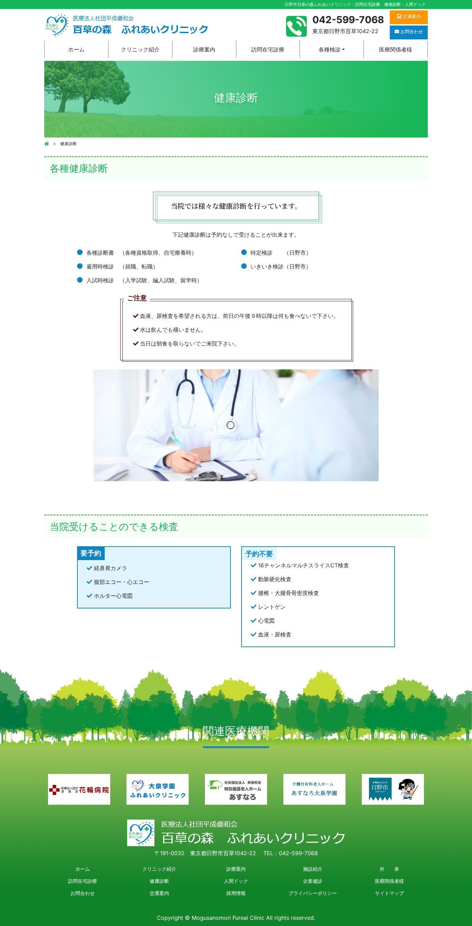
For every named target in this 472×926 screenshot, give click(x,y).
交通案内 (159, 893)
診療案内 (204, 49)
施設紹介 (312, 869)
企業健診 (312, 881)
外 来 (389, 869)
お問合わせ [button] (411, 31)
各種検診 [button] (330, 49)
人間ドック (236, 881)
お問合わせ (82, 893)
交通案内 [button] (411, 16)
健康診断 (159, 881)
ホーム (76, 49)
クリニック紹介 (140, 49)
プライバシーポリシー (313, 893)
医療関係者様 (395, 49)
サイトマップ (389, 893)
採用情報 (236, 893)
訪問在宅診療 (267, 49)
